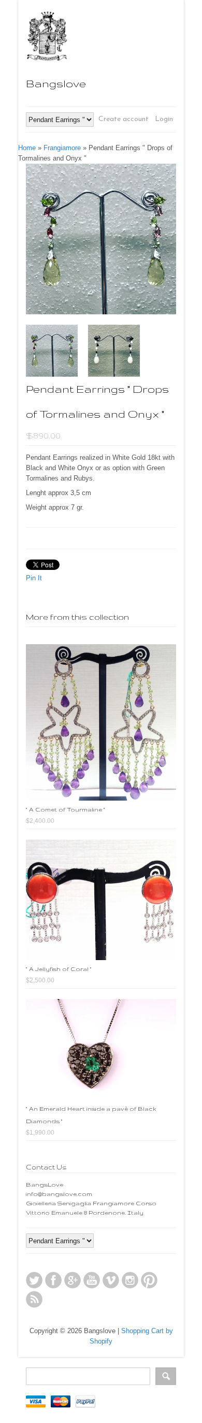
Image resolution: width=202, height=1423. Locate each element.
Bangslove (56, 83)
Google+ (72, 1280)
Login (164, 119)
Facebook (53, 1280)
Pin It (34, 578)
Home (27, 148)
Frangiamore (62, 148)
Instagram (130, 1280)
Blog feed (34, 1299)
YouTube (91, 1280)
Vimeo (111, 1280)
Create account (123, 119)
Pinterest (149, 1280)
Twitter (34, 1280)
